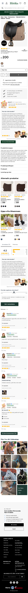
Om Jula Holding (18, 547)
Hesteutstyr (11, 17)
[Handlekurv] (25, 3)
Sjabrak (3, 18)
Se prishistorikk (22, 60)
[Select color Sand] (2, 63)
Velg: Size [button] (4, 70)
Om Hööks (6, 549)
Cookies (5, 556)
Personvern (6, 554)
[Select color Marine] (3, 206)
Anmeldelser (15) (6, 244)
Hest (6, 17)
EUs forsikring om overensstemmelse (18, 543)
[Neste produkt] (25, 189)
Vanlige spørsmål (18, 545)
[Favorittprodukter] (20, 3)
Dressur (8, 18)
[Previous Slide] (3, 33)
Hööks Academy (6, 563)
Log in (14, 529)
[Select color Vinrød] (19, 239)
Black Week (17, 550)
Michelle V (9, 353)
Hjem (2, 17)
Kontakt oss (6, 542)
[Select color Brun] (1, 206)
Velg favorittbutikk (15, 84)
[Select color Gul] (17, 239)
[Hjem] (14, 3)
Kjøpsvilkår (6, 540)
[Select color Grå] (17, 206)
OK (22, 576)
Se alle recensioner (8, 141)
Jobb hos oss (6, 552)
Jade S (8, 374)
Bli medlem (14, 524)
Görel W (9, 313)
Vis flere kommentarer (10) (9, 433)
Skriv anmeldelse (10, 304)
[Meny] (2, 3)
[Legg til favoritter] (25, 22)
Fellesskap (15, 244)
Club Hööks (17, 552)
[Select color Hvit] (7, 206)
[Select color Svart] (5, 206)
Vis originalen (5, 323)
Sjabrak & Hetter (20, 17)
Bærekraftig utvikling (8, 545)
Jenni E (10, 102)
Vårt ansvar (6, 547)
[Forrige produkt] (2, 189)
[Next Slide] (25, 33)
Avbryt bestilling (18, 554)
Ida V (8, 333)
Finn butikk (17, 540)
